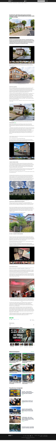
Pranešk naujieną (15, 2)
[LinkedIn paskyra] (28, 435)
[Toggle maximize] (33, 46)
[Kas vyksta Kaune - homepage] (11, 1)
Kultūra (11, 18)
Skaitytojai (24, 374)
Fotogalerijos (19, 2)
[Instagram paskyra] (27, 435)
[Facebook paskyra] (25, 435)
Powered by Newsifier (28, 438)
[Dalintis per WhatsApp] (9, 319)
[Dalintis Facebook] (11, 319)
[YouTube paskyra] (30, 435)
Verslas (11, 374)
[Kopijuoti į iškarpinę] (16, 319)
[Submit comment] (33, 324)
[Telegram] (14, 319)
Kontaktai (25, 2)
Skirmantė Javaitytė (18, 18)
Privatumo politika (45, 436)
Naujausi (42, 435)
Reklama (22, 2)
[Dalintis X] (13, 319)
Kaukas (15, 122)
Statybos (23, 421)
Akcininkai (41, 436)
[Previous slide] (10, 53)
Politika (11, 364)
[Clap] (31, 320)
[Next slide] (33, 53)
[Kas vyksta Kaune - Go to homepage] (11, 435)
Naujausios (11, 2)
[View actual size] (32, 46)
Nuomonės (11, 353)
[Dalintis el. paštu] (18, 319)
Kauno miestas (24, 353)
